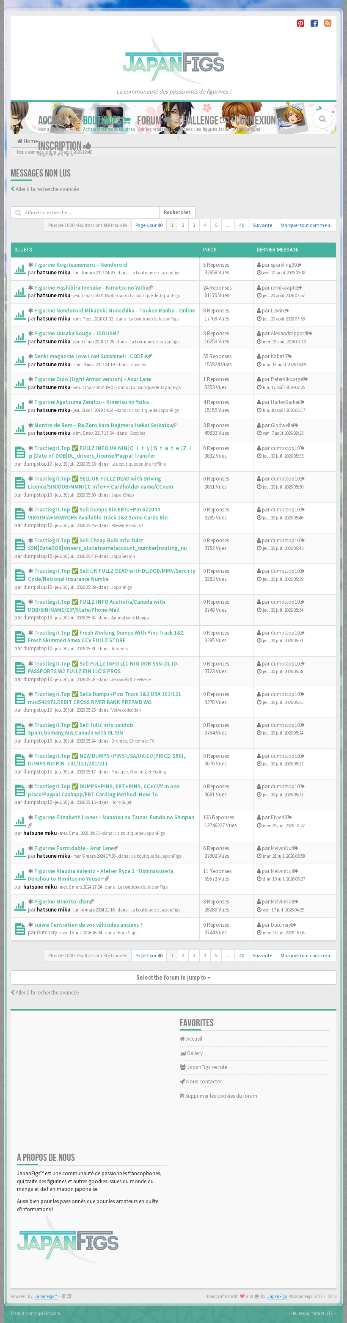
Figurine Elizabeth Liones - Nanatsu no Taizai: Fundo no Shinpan (114, 817)
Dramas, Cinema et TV (132, 741)
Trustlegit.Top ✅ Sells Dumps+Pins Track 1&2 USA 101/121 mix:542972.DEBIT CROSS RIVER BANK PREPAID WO (104, 698)
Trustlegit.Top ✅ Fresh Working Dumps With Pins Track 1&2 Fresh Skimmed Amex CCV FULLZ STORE (106, 636)
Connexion (256, 120)
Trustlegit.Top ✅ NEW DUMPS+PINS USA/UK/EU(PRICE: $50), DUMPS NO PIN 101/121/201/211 (106, 760)
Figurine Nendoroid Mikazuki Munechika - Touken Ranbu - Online (114, 310)
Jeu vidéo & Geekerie (131, 679)
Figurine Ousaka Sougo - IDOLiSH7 (76, 333)
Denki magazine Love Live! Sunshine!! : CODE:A (91, 356)
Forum (150, 120)
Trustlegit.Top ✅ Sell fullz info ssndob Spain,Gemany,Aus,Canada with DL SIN (80, 729)
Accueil (53, 120)
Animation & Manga (130, 618)
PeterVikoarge (287, 379)
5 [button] (216, 225)
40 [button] (241, 225)
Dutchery (47, 932)
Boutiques (103, 120)
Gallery (194, 1053)
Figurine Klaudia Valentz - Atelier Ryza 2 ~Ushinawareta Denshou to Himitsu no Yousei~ (101, 875)
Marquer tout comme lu (306, 225)
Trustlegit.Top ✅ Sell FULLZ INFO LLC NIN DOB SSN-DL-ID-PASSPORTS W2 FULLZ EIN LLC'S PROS (103, 667)
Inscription (60, 146)
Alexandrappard (289, 333)
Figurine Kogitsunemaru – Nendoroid (80, 264)
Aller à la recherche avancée (47, 189)
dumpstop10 (37, 463)
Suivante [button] (262, 225)
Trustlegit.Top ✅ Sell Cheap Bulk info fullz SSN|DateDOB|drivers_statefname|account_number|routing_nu (107, 544)
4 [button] (205, 225)
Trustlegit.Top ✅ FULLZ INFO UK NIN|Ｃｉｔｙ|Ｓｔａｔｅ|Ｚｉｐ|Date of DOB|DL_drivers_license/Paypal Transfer (110, 452)
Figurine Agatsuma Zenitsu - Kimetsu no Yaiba (91, 402)
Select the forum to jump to (171, 977)
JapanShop (122, 495)
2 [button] (183, 225)
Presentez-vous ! (127, 525)
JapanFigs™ (46, 1296)
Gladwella (282, 425)
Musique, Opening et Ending (138, 772)
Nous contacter (203, 1081)
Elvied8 (279, 817)
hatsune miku (53, 272)
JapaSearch (123, 556)
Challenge (199, 120)
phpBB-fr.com (46, 1313)
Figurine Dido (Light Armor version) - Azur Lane (92, 379)
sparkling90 (284, 264)
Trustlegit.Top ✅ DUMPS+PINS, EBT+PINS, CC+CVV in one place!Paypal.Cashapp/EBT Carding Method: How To (103, 790)
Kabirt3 (279, 356)
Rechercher (177, 212)
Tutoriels (119, 649)
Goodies (138, 364)
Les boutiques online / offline (138, 464)
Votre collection (126, 710)
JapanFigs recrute (206, 1067)
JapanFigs (121, 587)
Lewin (277, 310)
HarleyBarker (285, 402)
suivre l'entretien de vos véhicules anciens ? (88, 924)
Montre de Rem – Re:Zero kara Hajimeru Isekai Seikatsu (103, 425)
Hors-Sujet (121, 802)
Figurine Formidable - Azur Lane (74, 848)
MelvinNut (282, 848)
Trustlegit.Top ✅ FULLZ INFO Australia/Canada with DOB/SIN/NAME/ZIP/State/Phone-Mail (96, 605)
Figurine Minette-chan (62, 901)
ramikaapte (284, 287)
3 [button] (194, 225)
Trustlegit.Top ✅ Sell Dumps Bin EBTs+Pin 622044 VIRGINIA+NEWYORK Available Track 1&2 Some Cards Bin (98, 513)
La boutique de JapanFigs (155, 273)
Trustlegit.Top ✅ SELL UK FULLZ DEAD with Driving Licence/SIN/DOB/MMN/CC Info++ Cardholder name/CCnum (100, 482)
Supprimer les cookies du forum (220, 1095)
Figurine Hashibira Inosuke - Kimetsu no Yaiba (91, 287)
